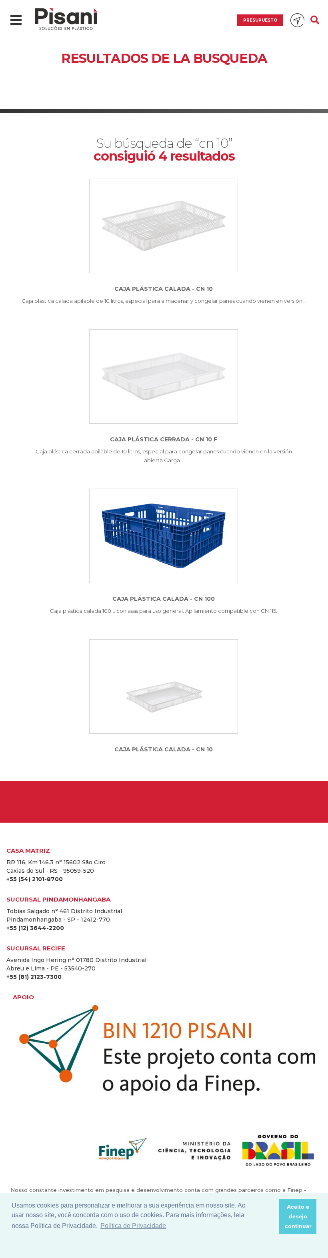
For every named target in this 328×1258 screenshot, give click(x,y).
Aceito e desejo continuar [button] (298, 1216)
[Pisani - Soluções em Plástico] (66, 20)
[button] (271, 1217)
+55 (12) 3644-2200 (35, 928)
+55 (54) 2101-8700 (34, 879)
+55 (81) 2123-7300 (34, 976)
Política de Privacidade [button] (133, 1225)
